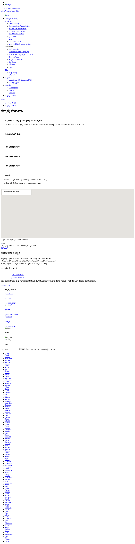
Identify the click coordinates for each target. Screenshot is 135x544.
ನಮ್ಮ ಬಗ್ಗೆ (7, 77)
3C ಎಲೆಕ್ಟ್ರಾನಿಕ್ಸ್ (13, 88)
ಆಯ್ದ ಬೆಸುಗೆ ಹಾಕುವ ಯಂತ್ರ (17, 31)
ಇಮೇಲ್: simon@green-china (10, 11)
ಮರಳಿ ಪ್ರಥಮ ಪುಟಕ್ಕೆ (11, 18)
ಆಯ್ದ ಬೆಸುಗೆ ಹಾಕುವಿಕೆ (15, 59)
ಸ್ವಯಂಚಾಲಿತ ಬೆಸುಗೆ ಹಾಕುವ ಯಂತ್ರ (19, 26)
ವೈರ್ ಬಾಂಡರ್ (13, 36)
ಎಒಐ (10, 39)
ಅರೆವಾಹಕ (12, 93)
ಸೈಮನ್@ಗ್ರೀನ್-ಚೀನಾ (17, 277)
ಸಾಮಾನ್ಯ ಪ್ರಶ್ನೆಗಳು (14, 82)
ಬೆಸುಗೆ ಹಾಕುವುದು (14, 57)
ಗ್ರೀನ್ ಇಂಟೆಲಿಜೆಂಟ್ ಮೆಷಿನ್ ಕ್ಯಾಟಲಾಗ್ (20, 44)
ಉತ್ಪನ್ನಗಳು (8, 21)
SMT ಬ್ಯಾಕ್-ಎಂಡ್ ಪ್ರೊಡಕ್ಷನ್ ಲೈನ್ (19, 52)
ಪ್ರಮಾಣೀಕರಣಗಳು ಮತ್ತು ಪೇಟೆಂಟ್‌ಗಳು (20, 80)
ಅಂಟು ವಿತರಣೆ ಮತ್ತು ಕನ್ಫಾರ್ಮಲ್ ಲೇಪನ (21, 54)
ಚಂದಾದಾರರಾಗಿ (5, 285)
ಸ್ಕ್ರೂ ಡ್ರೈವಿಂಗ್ (13, 62)
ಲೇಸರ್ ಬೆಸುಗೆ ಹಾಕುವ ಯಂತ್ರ (17, 29)
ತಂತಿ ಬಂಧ (12, 64)
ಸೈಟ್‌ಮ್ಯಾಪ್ (4, 248)
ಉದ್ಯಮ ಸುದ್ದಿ (13, 72)
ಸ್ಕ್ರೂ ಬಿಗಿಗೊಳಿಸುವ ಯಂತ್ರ (16, 34)
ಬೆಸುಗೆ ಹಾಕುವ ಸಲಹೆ (15, 41)
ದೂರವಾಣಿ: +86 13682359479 (10, 8)
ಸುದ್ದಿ (6, 70)
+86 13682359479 (18, 275)
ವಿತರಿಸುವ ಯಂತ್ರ (14, 23)
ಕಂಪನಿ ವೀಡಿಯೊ (14, 49)
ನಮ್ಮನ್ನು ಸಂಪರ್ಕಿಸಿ (10, 95)
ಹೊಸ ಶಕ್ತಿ (11, 90)
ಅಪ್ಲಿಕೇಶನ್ (8, 85)
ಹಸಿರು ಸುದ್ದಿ (12, 75)
